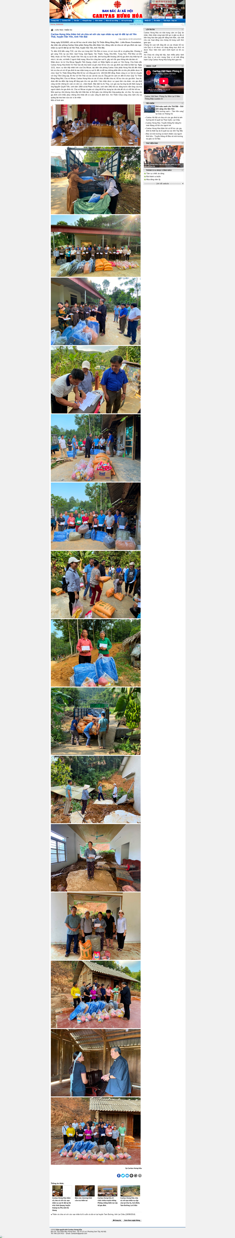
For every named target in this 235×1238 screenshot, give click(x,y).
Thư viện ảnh (152, 143)
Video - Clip (151, 66)
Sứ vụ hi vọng (126, 21)
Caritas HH (66, 21)
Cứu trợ (138, 21)
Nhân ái (148, 21)
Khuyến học (87, 21)
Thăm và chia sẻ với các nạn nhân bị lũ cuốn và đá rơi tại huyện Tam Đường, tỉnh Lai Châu (88, 1214)
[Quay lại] (117, 1220)
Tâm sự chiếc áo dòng (155, 173)
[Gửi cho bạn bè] (127, 1175)
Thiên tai (132, 24)
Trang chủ (55, 21)
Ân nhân (157, 21)
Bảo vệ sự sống (112, 21)
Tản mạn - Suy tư (170, 21)
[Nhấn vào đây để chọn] (132, 1220)
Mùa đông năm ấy (153, 179)
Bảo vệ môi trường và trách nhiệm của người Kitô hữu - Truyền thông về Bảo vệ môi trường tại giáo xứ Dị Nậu (164, 136)
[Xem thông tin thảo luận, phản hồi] (140, 1175)
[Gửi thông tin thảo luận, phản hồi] (135, 1175)
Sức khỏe (99, 21)
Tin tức (76, 21)
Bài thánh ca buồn (153, 176)
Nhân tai (140, 24)
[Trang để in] (131, 1177)
